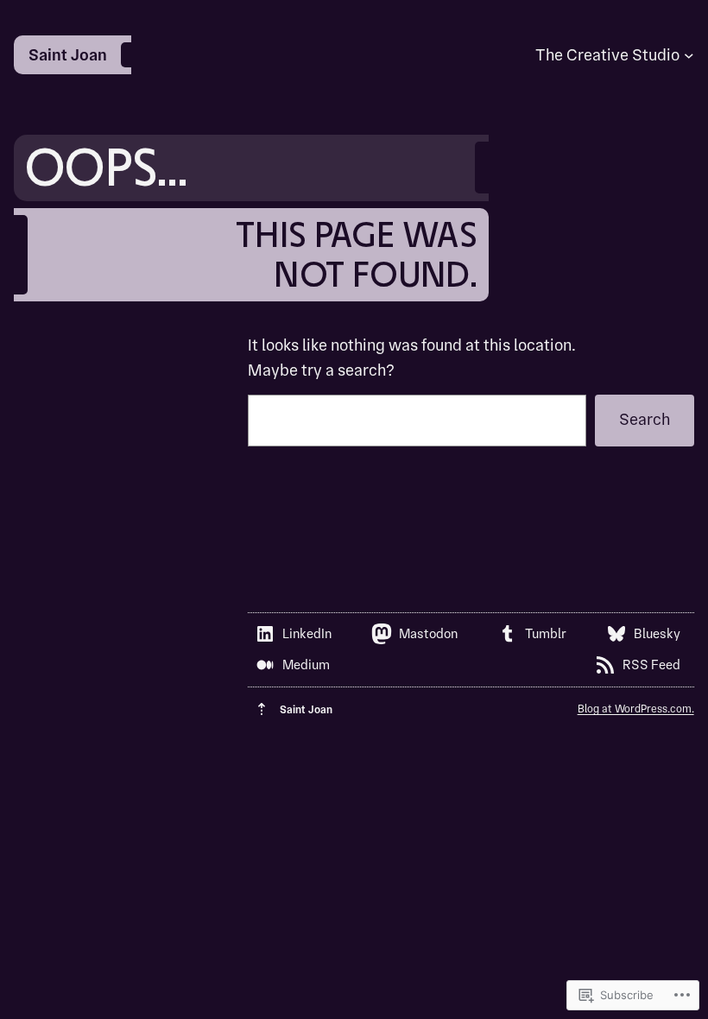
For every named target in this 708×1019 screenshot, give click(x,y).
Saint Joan (67, 55)
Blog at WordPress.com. (636, 708)
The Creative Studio (607, 55)
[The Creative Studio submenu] (689, 55)
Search (644, 419)
